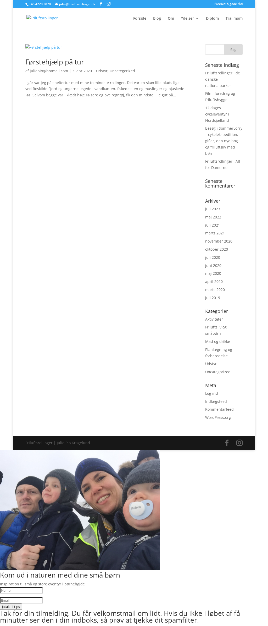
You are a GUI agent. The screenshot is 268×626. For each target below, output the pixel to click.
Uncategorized (122, 70)
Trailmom (234, 19)
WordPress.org (218, 417)
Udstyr (102, 70)
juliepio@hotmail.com (49, 70)
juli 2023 (212, 208)
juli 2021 (212, 225)
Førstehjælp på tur (54, 62)
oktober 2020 (216, 249)
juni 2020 (213, 265)
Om (171, 19)
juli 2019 (212, 297)
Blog (157, 19)
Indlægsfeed (216, 401)
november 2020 (218, 241)
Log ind (211, 393)
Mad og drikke (217, 341)
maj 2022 (213, 217)
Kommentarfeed (219, 409)
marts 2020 (215, 289)
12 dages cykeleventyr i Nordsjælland (217, 114)
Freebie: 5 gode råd (228, 4)
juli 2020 (212, 257)
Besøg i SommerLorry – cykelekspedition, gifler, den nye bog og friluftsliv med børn (223, 141)
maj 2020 (213, 273)
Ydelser (187, 19)
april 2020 (214, 281)
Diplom (212, 19)
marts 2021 (215, 232)
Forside (139, 19)
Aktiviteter (214, 319)
